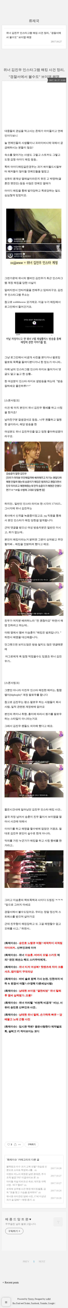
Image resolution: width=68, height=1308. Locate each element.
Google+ (51, 1303)
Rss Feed (16, 1303)
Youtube (43, 1303)
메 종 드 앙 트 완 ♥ (18, 1219)
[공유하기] (15, 1144)
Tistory (31, 1299)
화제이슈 (12, 1159)
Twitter (27, 1303)
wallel (48, 1299)
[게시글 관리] (19, 1144)
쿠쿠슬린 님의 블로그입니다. (20, 1224)
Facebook (35, 1303)
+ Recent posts (10, 1282)
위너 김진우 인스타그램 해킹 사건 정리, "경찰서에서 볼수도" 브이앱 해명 (33, 35)
